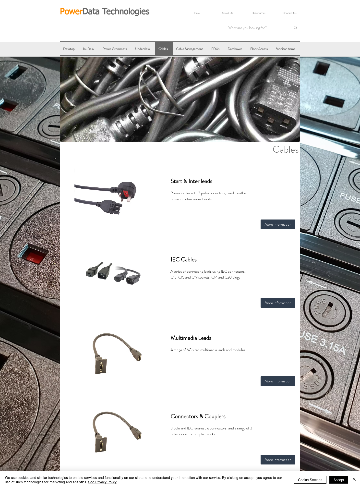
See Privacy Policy (102, 481)
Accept (339, 479)
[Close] (354, 479)
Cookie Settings (310, 479)
